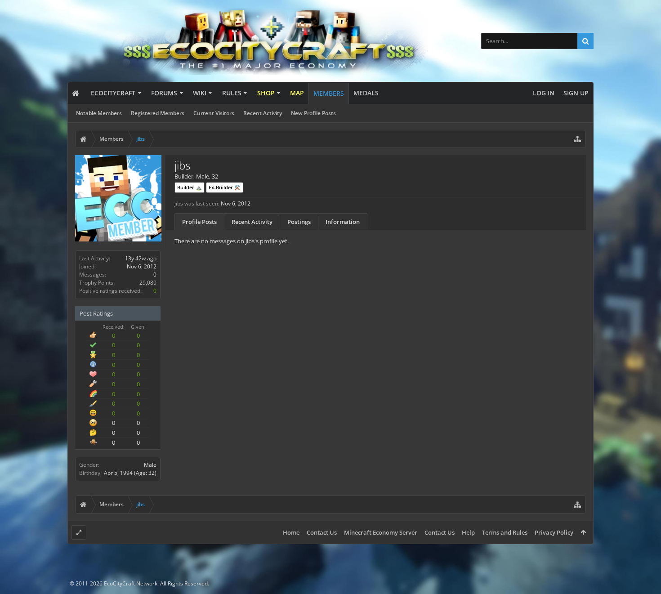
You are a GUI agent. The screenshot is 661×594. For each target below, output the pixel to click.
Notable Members (99, 113)
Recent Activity (262, 113)
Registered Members (157, 113)
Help (468, 532)
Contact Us (322, 532)
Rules (231, 93)
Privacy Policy (554, 532)
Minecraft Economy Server (380, 532)
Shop (266, 93)
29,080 (147, 282)
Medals (366, 93)
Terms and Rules (504, 532)
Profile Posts (199, 222)
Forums (164, 93)
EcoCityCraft (113, 93)
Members (328, 93)
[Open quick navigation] (577, 138)
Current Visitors (213, 113)
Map (297, 93)
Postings (299, 222)
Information (343, 222)
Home (291, 532)
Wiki (199, 93)
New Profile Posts (313, 113)
